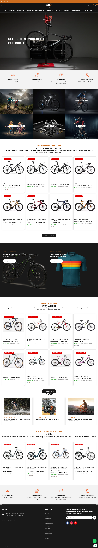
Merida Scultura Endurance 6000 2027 (12, 220)
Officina (47, 536)
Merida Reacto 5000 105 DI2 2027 (36, 182)
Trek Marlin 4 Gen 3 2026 (81, 339)
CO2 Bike (8, 546)
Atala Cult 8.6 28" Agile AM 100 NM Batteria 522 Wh (36, 468)
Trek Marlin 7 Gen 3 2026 (10, 375)
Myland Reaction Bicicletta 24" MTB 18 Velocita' (36, 375)
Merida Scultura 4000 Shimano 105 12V (13, 182)
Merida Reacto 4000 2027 (58, 182)
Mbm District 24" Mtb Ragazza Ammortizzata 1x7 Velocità (83, 375)
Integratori (48, 526)
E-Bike (47, 513)
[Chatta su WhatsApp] (95, 541)
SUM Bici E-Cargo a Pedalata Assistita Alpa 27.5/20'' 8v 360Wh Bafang (83, 469)
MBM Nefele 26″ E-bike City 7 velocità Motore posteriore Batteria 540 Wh (59, 469)
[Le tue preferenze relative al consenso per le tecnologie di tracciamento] (95, 545)
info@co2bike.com (91, 82)
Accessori (47, 521)
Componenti (48, 518)
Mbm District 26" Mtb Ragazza (59, 375)
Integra (19, 546)
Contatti (47, 538)
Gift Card (47, 528)
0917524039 (82, 82)
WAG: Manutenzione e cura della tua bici (48, 419)
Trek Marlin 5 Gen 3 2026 (10, 339)
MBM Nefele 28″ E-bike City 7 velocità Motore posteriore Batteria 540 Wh (11, 469)
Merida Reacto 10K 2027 (81, 219)
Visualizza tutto (49, 235)
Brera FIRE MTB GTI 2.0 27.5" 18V (59, 339)
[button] (2, 5)
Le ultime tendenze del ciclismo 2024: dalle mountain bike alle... (17, 420)
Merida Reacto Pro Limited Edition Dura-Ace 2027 (61, 220)
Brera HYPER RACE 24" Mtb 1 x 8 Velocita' (36, 340)
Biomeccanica (48, 533)
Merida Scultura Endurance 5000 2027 (36, 220)
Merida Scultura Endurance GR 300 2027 (84, 182)
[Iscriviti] (94, 518)
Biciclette (47, 516)
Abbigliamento (49, 523)
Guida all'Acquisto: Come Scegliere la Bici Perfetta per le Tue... (80, 420)
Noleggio (47, 531)
